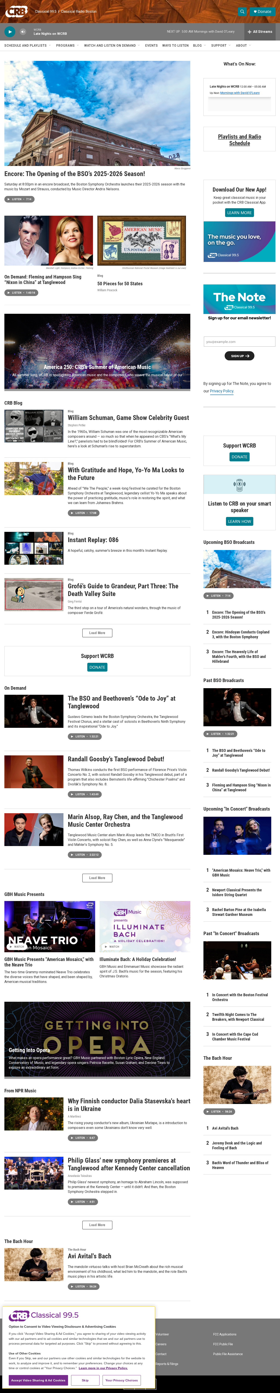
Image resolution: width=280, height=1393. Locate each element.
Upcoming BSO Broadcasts (229, 542)
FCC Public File (223, 1344)
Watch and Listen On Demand (110, 45)
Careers (161, 1344)
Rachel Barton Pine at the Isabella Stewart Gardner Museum (239, 912)
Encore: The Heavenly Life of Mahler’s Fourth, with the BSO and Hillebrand (239, 656)
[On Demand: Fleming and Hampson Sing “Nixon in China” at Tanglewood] (48, 241)
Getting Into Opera (29, 1050)
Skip (85, 1380)
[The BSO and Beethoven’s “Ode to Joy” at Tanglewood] (33, 711)
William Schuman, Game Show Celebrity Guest (128, 417)
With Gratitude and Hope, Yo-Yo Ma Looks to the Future (126, 473)
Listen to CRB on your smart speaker (239, 506)
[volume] (23, 32)
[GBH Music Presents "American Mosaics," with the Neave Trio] (49, 926)
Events (151, 45)
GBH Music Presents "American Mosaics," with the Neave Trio (49, 962)
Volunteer (162, 1334)
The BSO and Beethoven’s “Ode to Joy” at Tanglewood (121, 702)
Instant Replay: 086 (93, 540)
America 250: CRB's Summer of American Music (97, 367)
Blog (197, 45)
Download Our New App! (239, 189)
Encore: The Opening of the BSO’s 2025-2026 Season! (74, 174)
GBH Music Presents (24, 894)
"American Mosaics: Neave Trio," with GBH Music (241, 872)
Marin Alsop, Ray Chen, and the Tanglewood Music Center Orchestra (125, 820)
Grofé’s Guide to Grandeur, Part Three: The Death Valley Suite (123, 590)
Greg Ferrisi (75, 601)
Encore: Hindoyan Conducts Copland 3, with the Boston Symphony (241, 634)
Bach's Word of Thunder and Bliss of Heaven (240, 1165)
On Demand (15, 688)
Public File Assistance (228, 1354)
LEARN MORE (239, 212)
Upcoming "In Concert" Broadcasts (236, 809)
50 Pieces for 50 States (120, 283)
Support (219, 45)
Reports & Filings (167, 1364)
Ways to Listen (175, 45)
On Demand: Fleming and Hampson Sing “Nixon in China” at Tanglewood (42, 279)
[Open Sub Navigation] (50, 45)
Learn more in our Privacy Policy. (103, 1368)
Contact (161, 1354)
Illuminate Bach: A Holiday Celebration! (138, 959)
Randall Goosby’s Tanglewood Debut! (116, 759)
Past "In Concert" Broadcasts (231, 933)
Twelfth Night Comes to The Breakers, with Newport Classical (238, 1017)
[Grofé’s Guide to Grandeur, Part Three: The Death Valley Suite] (33, 594)
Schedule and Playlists (25, 45)
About (241, 45)
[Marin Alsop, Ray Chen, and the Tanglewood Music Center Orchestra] (33, 829)
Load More (97, 633)
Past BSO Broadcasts (223, 680)
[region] (78, 1347)
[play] (9, 31)
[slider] (30, 31)
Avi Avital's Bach (89, 1256)
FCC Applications (224, 1334)
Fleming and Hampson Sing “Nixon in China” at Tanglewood (241, 787)
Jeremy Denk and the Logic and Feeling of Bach (237, 1145)
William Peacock (107, 290)
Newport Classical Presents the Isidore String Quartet (237, 892)
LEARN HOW (239, 521)
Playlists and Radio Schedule (239, 139)
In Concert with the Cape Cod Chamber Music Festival (235, 1036)
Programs (65, 45)
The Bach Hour (18, 1241)
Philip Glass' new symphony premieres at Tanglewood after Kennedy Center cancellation (129, 1164)
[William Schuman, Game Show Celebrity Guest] (33, 426)
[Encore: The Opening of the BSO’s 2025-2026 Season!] (97, 113)
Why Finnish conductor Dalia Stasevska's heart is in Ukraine (129, 1105)
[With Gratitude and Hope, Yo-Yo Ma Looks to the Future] (33, 478)
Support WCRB (97, 656)
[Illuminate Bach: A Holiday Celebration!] (145, 926)
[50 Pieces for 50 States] (141, 241)
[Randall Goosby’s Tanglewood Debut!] (33, 771)
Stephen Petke (77, 425)
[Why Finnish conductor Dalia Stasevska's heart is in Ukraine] (33, 1113)
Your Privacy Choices (121, 1380)
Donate (264, 11)
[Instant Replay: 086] (33, 548)
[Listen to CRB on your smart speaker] (239, 484)
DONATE (97, 667)
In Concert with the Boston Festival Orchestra (240, 997)
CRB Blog (13, 403)
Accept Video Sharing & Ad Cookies (38, 1380)
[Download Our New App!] (239, 241)
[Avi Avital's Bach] (33, 1264)
